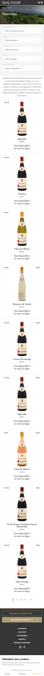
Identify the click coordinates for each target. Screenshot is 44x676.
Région (5, 36)
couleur (5, 46)
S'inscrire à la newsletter (20, 613)
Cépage (5, 55)
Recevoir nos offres (20, 620)
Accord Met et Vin (8, 27)
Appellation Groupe (8, 64)
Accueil (4, 8)
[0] (39, 2)
